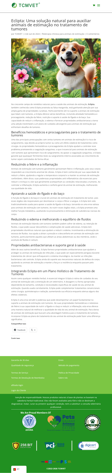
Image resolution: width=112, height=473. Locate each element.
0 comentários (92, 34)
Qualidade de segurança (22, 365)
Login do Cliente (18, 390)
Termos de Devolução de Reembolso (27, 377)
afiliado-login (17, 385)
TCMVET (18, 34)
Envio (60, 360)
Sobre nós (63, 377)
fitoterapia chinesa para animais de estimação (63, 34)
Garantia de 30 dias (20, 360)
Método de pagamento (68, 365)
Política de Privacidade (68, 372)
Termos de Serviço (19, 372)
